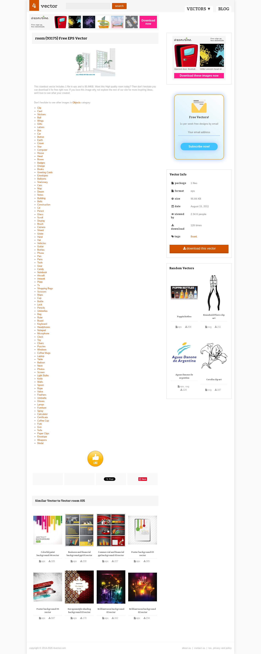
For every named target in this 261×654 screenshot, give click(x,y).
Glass (40, 214)
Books (40, 169)
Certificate (42, 417)
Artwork (41, 278)
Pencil (40, 211)
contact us (199, 648)
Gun (39, 427)
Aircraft (41, 275)
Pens (40, 259)
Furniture (41, 407)
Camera (41, 227)
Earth (40, 140)
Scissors (41, 291)
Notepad (41, 330)
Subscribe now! (199, 146)
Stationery (42, 182)
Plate (40, 282)
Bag (39, 314)
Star (39, 146)
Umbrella (41, 398)
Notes (40, 195)
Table (40, 359)
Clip (39, 108)
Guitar (40, 246)
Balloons (41, 178)
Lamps (40, 404)
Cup (39, 298)
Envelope (42, 436)
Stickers (41, 114)
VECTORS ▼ (199, 8)
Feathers (41, 394)
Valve (40, 391)
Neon (40, 365)
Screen (41, 372)
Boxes (40, 159)
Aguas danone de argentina (184, 376)
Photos (41, 369)
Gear (39, 266)
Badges (41, 162)
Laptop (40, 356)
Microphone (43, 333)
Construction (43, 204)
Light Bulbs (43, 375)
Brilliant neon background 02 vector (142, 610)
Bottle (40, 301)
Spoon (40, 385)
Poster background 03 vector (142, 554)
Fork (39, 424)
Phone (40, 253)
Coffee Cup (43, 420)
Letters (40, 127)
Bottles (41, 249)
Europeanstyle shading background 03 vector (79, 610)
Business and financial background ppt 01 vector (79, 554)
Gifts (39, 124)
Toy (39, 340)
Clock (40, 337)
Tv (38, 285)
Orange (41, 166)
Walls (40, 382)
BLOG (223, 8)
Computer (42, 150)
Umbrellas (42, 311)
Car (39, 133)
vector (49, 6)
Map (39, 188)
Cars (39, 185)
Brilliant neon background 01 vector (111, 610)
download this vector (201, 248)
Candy (40, 269)
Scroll (40, 217)
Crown (40, 143)
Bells (39, 201)
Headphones (43, 327)
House (40, 153)
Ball (39, 117)
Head (40, 156)
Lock (39, 304)
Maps (40, 295)
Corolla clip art (214, 379)
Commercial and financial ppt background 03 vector (111, 554)
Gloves (41, 401)
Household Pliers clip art (214, 316)
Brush (40, 224)
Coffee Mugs (43, 353)
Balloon (41, 362)
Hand (40, 237)
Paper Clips (43, 433)
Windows (42, 349)
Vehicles (41, 243)
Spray (40, 411)
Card (39, 111)
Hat (39, 240)
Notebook (42, 272)
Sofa (39, 430)
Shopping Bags (45, 288)
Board (40, 320)
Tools (40, 262)
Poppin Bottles (184, 316)
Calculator (42, 414)
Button (40, 137)
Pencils (41, 307)
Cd (38, 207)
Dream (40, 191)
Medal (40, 443)
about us (186, 648)
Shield (40, 230)
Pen (39, 256)
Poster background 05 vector (48, 610)
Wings (40, 120)
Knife (40, 378)
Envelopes (42, 175)
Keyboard (42, 324)
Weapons (42, 440)
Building (41, 198)
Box (39, 130)
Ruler (40, 317)
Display (41, 220)
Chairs (40, 343)
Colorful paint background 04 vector (48, 554)
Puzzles (41, 346)
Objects (77, 102)
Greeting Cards (45, 172)
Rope (40, 388)
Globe (40, 233)
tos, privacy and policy (220, 648)
